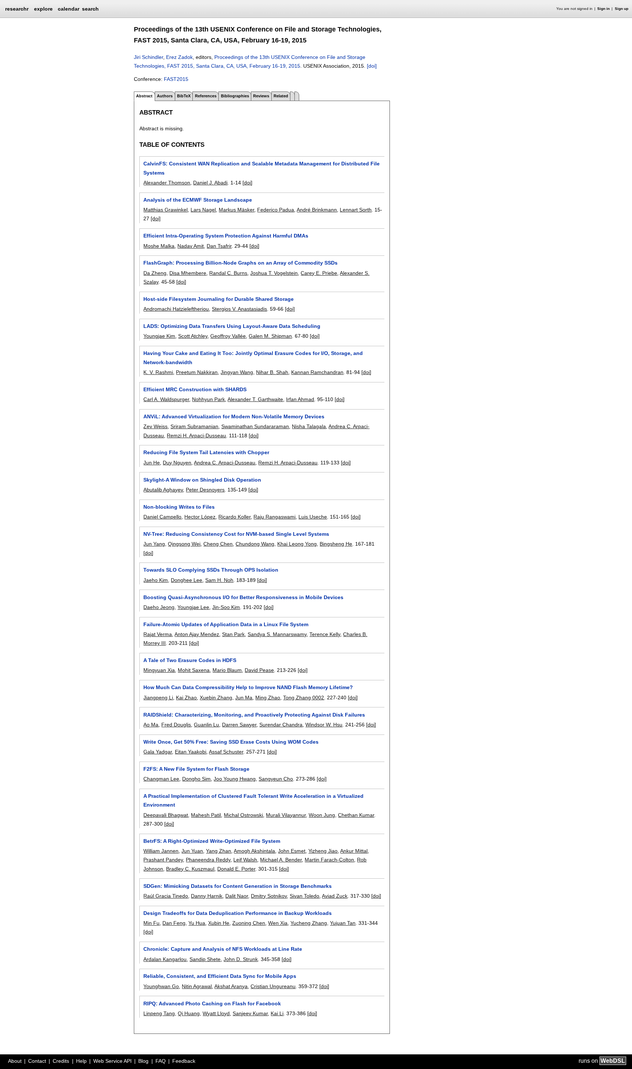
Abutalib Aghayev (163, 490)
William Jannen (160, 851)
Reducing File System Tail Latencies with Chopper (206, 452)
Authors (165, 96)
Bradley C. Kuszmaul (190, 869)
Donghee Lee (186, 580)
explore (43, 9)
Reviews (261, 96)
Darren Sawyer (239, 725)
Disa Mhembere (187, 273)
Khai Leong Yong (297, 544)
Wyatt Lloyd (216, 1013)
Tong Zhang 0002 (303, 697)
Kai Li (277, 1013)
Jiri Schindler (148, 57)
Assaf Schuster (226, 752)
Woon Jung (322, 815)
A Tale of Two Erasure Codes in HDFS (189, 660)
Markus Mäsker (236, 210)
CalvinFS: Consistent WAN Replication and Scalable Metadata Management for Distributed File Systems (261, 168)
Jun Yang (154, 544)
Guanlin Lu (206, 725)
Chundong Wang (255, 544)
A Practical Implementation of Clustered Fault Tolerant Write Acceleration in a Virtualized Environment (253, 800)
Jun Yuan (192, 851)
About (15, 1061)
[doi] (372, 66)
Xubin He (218, 923)
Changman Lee (161, 779)
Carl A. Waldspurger (166, 399)
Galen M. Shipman (270, 336)
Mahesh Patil (206, 815)
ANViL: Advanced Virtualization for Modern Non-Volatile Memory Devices (233, 416)
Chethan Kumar (356, 815)
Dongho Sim (196, 779)
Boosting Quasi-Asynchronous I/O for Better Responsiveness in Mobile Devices (243, 597)
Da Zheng (154, 273)
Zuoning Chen (248, 923)
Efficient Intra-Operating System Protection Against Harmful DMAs (225, 236)
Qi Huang (189, 1013)
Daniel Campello (162, 517)
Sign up (621, 9)
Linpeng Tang (159, 1013)
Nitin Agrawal (197, 986)
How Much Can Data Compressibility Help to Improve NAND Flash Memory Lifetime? (248, 687)
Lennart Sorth (356, 210)
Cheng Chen (218, 544)
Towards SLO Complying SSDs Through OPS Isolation (210, 570)
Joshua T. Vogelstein (274, 273)
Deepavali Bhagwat (165, 815)
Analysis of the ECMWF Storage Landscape (197, 200)
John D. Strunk (240, 959)
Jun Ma (243, 697)
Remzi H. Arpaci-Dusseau (196, 435)
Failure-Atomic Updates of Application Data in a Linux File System (225, 624)
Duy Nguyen (177, 463)
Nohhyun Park (208, 399)
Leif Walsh (245, 860)
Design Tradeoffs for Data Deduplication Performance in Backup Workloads (237, 913)
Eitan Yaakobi (190, 752)
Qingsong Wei (184, 544)
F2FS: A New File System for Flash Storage (196, 769)
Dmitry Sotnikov (269, 896)
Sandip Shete (205, 959)
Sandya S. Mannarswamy (277, 634)
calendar (68, 9)
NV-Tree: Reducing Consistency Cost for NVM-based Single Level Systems (236, 534)
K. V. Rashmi (158, 372)
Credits (61, 1061)
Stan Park (233, 634)
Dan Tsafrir (219, 246)
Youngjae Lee (193, 607)
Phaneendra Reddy (208, 860)
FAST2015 (176, 79)
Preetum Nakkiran (197, 372)
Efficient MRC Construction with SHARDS (195, 389)
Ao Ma (150, 725)
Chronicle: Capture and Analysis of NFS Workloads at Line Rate (222, 949)
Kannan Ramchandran (317, 372)
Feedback (183, 1061)
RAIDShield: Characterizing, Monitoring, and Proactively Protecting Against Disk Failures (254, 715)
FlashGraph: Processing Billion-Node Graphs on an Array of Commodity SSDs (240, 263)
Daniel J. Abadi (210, 183)
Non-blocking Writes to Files (179, 507)
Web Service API (112, 1061)
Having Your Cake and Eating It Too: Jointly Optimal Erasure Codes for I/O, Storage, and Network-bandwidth (253, 357)
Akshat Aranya (231, 986)
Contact (37, 1061)
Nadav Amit (190, 246)
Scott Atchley (192, 336)
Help (81, 1061)
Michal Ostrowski (243, 815)
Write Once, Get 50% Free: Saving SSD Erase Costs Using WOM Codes (231, 742)
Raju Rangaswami (274, 517)
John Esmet (291, 851)
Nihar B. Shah (272, 372)
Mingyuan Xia (159, 670)
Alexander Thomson (166, 183)
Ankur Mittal (354, 851)
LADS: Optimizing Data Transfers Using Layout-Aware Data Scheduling (231, 326)
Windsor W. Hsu (323, 725)
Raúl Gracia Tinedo (165, 896)
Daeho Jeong (158, 607)
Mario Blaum (227, 670)
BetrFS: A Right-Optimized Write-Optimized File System (211, 841)
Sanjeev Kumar (250, 1013)
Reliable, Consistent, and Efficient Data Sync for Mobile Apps (219, 976)
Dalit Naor (236, 896)
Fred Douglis (176, 725)
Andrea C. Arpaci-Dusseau (224, 463)
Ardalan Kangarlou (165, 959)
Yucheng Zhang (308, 923)
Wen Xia (277, 923)
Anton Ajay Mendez (196, 634)
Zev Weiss (155, 426)
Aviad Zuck (334, 896)
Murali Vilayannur (286, 815)
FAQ (160, 1061)
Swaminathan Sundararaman (255, 426)
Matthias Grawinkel (165, 210)
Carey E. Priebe (319, 273)
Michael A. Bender (281, 860)
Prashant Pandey (163, 860)
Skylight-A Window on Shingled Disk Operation (202, 480)
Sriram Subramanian (194, 426)
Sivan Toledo (304, 896)
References (206, 96)
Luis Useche (312, 517)
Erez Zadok (179, 57)
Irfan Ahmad (300, 399)
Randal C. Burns (228, 273)
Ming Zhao (267, 697)
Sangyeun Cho (276, 779)
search (90, 9)
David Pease (259, 670)
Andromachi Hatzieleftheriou (176, 309)
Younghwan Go (161, 986)
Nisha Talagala (309, 426)
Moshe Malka (158, 246)
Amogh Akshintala (254, 851)
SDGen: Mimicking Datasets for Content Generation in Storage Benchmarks (237, 886)
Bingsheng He (336, 544)
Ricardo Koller (234, 517)
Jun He (151, 463)
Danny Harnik (206, 896)
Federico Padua (275, 210)
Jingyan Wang (237, 372)
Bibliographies (235, 96)
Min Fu (151, 923)
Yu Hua (196, 923)
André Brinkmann (317, 210)
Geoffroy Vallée (228, 336)
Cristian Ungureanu (273, 986)
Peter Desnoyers (205, 490)
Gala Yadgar (157, 752)
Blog (143, 1061)
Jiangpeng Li (158, 697)
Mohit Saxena (194, 670)
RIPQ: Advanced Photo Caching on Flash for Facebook (212, 1003)
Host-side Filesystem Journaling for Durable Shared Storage (218, 299)
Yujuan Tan (343, 923)
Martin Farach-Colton (329, 860)
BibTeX (184, 96)
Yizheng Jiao (323, 851)
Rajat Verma (157, 634)
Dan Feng (173, 923)
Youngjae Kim (159, 336)
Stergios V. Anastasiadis (239, 309)
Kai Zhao (186, 697)
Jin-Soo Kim (226, 607)
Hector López (199, 517)
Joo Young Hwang (235, 779)
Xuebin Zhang (216, 697)
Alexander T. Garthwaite (255, 399)
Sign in (603, 9)
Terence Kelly (324, 634)
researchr (17, 8)
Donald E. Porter (236, 869)
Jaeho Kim (155, 580)
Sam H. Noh (219, 580)
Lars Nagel (203, 210)
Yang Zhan (218, 851)
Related (281, 96)
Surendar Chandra (280, 725)
